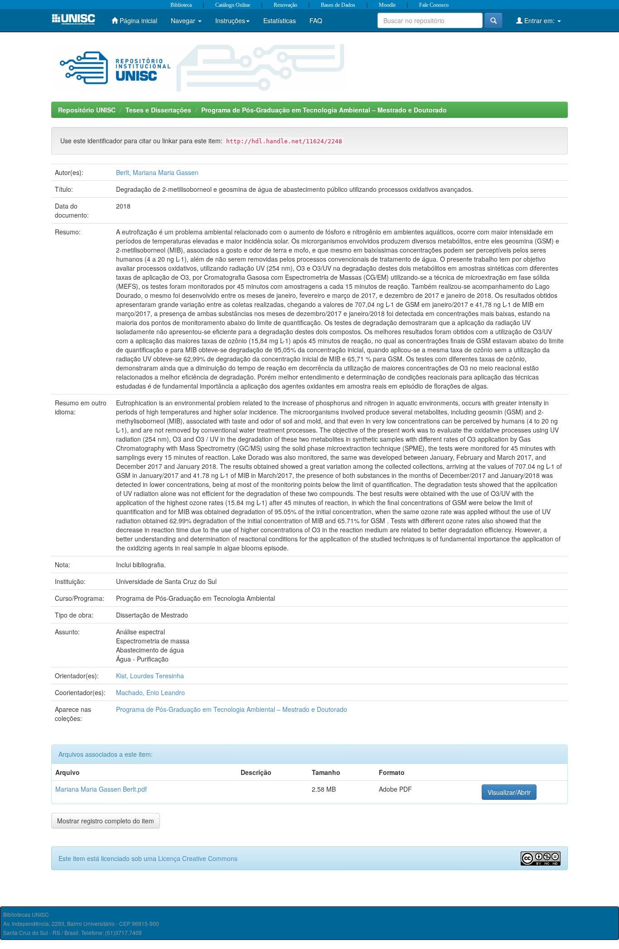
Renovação (285, 5)
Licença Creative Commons (197, 858)
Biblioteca (181, 5)
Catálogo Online (232, 5)
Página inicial (137, 20)
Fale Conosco (434, 5)
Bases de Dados (338, 5)
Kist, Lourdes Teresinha (150, 675)
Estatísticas (279, 20)
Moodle (387, 5)
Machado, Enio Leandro (150, 692)
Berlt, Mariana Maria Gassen (157, 172)
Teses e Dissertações (158, 109)
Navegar (184, 20)
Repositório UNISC (87, 109)
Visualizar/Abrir (509, 792)
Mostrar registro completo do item (105, 820)
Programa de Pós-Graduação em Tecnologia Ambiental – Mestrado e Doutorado (324, 109)
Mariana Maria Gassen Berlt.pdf (101, 788)
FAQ (316, 20)
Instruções (230, 20)
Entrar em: (539, 20)
